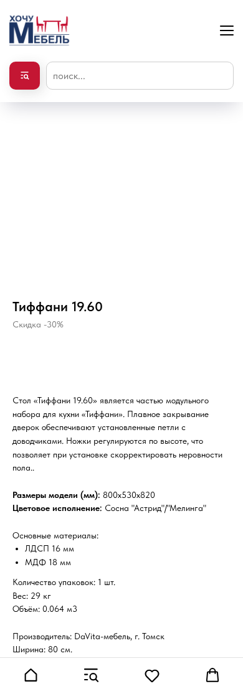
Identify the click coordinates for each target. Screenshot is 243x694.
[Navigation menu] (227, 30)
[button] (30, 675)
